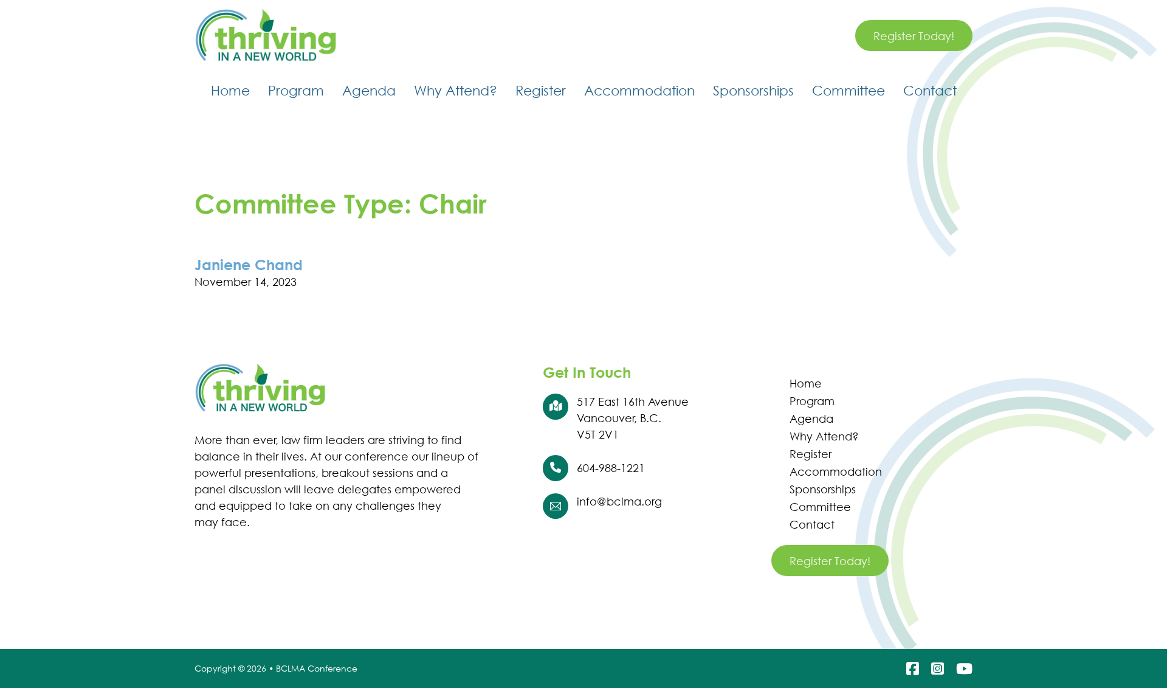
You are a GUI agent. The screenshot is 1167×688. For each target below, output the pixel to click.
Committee (848, 90)
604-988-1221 (611, 467)
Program (296, 90)
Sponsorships (753, 90)
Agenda (369, 90)
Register (540, 90)
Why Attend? (455, 90)
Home (230, 90)
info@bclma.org (619, 501)
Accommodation (639, 90)
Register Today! (913, 36)
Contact (930, 90)
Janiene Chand (248, 264)
